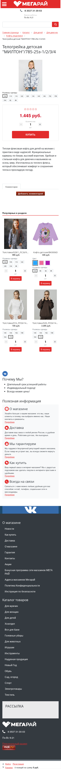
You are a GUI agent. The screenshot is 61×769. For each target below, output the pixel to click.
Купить (30, 134)
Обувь (8, 671)
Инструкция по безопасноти (20, 591)
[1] (25, 108)
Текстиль (10, 694)
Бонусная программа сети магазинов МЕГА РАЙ (29, 571)
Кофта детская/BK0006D (45, 252)
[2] (28, 108)
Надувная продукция (16, 659)
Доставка (10, 540)
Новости (9, 528)
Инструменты (12, 653)
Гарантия (10, 552)
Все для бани (12, 629)
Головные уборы (14, 635)
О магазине (11, 546)
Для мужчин (11, 606)
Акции (8, 564)
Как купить (10, 534)
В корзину (15, 278)
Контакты (10, 558)
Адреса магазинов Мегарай (20, 579)
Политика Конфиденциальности (22, 585)
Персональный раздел (14, 743)
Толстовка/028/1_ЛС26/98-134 (17, 252)
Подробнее (10, 422)
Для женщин (12, 612)
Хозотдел (10, 623)
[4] (33, 108)
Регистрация (18, 763)
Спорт (8, 683)
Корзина (9, 767)
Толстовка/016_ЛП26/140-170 (17, 323)
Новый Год (11, 665)
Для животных (13, 641)
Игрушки (9, 647)
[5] (36, 108)
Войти (8, 763)
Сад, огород (11, 677)
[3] (30, 108)
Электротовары (13, 688)
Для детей (10, 617)
